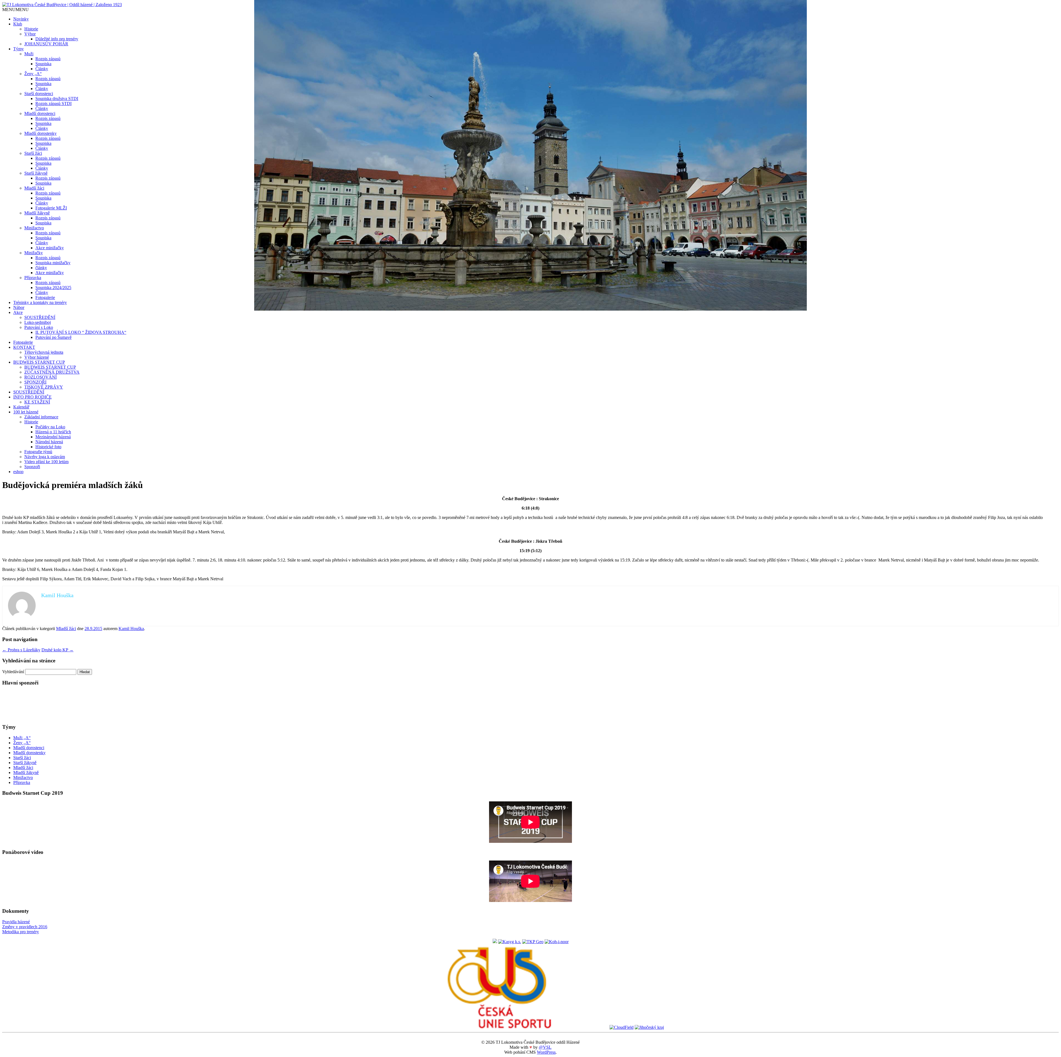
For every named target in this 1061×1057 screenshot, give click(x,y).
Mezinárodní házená (53, 436)
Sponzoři (32, 466)
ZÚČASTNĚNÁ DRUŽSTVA (52, 372)
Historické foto (48, 446)
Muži (28, 53)
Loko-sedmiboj (37, 322)
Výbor (30, 34)
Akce (18, 312)
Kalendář (21, 407)
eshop (18, 471)
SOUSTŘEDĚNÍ (39, 317)
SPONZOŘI (35, 382)
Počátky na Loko (50, 426)
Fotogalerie (45, 297)
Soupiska (43, 63)
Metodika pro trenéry (20, 931)
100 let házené (25, 412)
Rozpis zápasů (48, 58)
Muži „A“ (22, 737)
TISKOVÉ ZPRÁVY (43, 387)
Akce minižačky (49, 247)
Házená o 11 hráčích (53, 431)
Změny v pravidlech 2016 (24, 926)
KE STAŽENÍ (37, 402)
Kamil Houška (131, 628)
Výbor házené (36, 357)
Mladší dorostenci (39, 113)
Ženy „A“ (33, 73)
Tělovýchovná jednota (43, 352)
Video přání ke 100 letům (46, 461)
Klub (17, 24)
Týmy (18, 48)
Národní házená (49, 441)
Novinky (21, 19)
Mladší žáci (34, 188)
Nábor (18, 307)
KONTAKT (24, 347)
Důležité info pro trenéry (56, 38)
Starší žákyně (36, 173)
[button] (15, 9)
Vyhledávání (13, 671)
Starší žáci (33, 153)
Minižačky (33, 252)
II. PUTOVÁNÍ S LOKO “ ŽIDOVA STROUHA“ (80, 332)
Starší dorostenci (38, 93)
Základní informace (41, 417)
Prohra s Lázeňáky (21, 649)
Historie (31, 29)
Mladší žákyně (37, 213)
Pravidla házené (16, 921)
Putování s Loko (38, 327)
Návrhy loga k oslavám (44, 456)
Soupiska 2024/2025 (53, 287)
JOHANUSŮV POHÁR (46, 43)
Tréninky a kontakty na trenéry (40, 302)
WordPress (546, 1052)
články (41, 267)
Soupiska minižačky (52, 262)
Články (41, 68)
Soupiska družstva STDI (56, 98)
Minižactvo (34, 227)
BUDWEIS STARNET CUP (39, 362)
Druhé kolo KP (57, 649)
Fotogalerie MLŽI (51, 208)
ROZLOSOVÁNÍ (40, 377)
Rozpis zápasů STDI (53, 103)
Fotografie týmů (38, 451)
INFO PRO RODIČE (32, 397)
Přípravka (32, 277)
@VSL (545, 1047)
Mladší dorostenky (40, 133)
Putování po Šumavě (53, 337)
